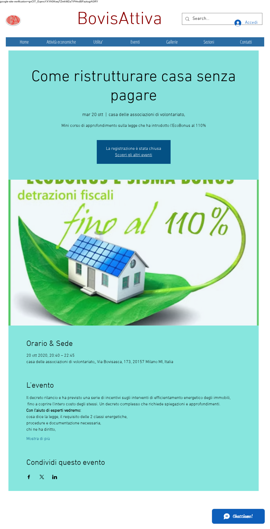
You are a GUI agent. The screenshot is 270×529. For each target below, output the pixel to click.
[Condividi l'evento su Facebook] (28, 477)
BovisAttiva (122, 19)
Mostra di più (38, 439)
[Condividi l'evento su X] (41, 477)
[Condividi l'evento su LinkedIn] (54, 477)
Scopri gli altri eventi (133, 155)
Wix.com (174, 514)
